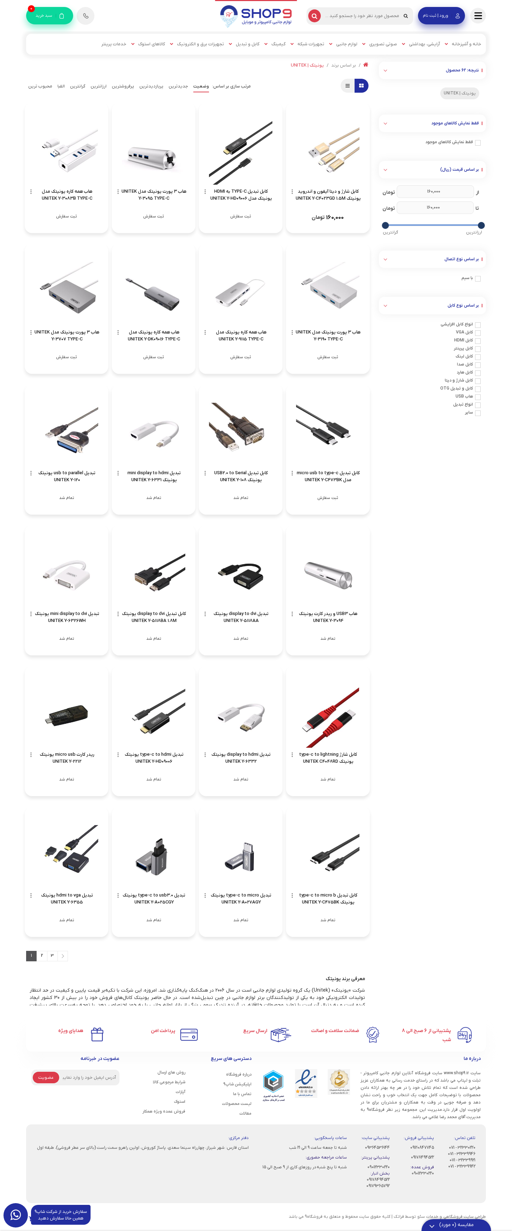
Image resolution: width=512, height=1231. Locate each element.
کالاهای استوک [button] (151, 44)
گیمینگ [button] (278, 44)
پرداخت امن (163, 1031)
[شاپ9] (256, 16)
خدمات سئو (427, 1217)
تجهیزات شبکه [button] (310, 44)
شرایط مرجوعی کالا (169, 1082)
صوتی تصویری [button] (383, 44)
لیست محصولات (236, 1104)
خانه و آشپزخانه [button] (466, 44)
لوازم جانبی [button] (346, 44)
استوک (179, 1102)
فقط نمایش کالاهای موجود (449, 142)
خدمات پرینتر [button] (113, 44)
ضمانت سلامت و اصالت (335, 1031)
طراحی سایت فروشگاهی (464, 1217)
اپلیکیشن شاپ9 (237, 1084)
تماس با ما (242, 1094)
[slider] (481, 225)
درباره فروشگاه (238, 1074)
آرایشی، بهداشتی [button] (424, 44)
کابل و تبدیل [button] (247, 44)
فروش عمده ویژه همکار (163, 1111)
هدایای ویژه (70, 1031)
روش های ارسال (171, 1072)
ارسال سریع (255, 1031)
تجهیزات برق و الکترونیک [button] (200, 44)
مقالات (245, 1113)
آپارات (180, 1092)
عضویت (46, 1077)
